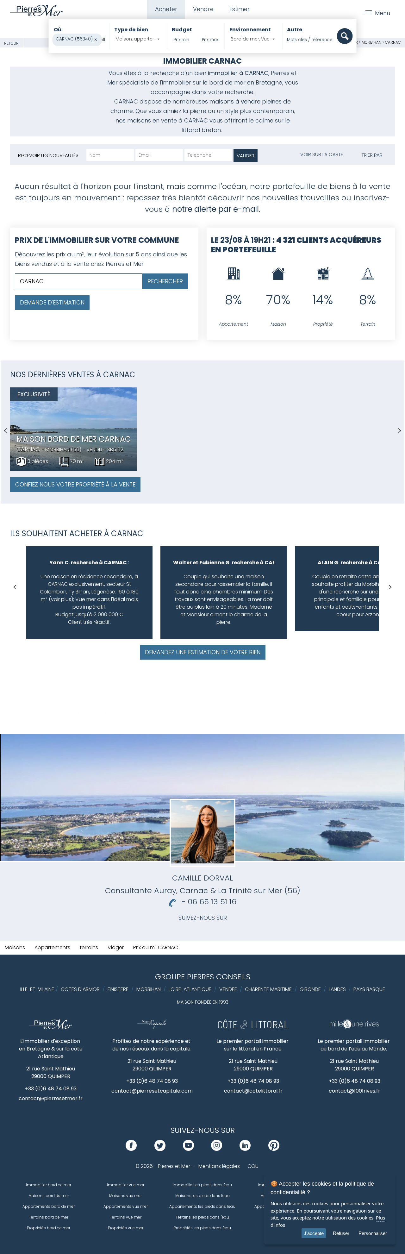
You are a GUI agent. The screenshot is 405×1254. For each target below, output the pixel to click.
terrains (89, 947)
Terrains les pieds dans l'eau (202, 1217)
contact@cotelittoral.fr (253, 1090)
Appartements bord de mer (48, 1206)
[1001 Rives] (354, 1027)
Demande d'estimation (52, 302)
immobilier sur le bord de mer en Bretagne (222, 82)
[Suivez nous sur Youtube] (188, 1149)
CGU (253, 1166)
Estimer (239, 9)
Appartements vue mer (125, 1206)
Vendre (203, 9)
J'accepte (314, 1233)
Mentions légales (219, 1166)
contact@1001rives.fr (354, 1090)
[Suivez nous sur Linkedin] (245, 1149)
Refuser (341, 1233)
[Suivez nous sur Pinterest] (274, 1149)
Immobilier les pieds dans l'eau (202, 1185)
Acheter (166, 9)
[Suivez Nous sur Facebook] (131, 1149)
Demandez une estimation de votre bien (202, 652)
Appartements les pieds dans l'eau (202, 1206)
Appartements (52, 947)
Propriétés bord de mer (48, 1228)
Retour (11, 43)
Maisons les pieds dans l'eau (202, 1195)
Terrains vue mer (125, 1217)
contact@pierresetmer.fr (51, 1098)
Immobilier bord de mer (48, 1185)
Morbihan (371, 42)
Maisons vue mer (125, 1195)
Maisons (15, 947)
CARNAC (393, 42)
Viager (116, 947)
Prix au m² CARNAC (155, 947)
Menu (382, 13)
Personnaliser (372, 1233)
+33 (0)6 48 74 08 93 (51, 1088)
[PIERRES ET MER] (50, 1027)
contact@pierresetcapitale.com (152, 1090)
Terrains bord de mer (48, 1217)
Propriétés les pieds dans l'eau (202, 1228)
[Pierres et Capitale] (151, 1027)
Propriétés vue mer (125, 1228)
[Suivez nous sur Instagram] (216, 1149)
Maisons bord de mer (48, 1195)
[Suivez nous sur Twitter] (160, 1149)
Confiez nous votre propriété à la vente (75, 484)
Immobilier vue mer (125, 1185)
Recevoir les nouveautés (48, 155)
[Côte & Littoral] (253, 1027)
